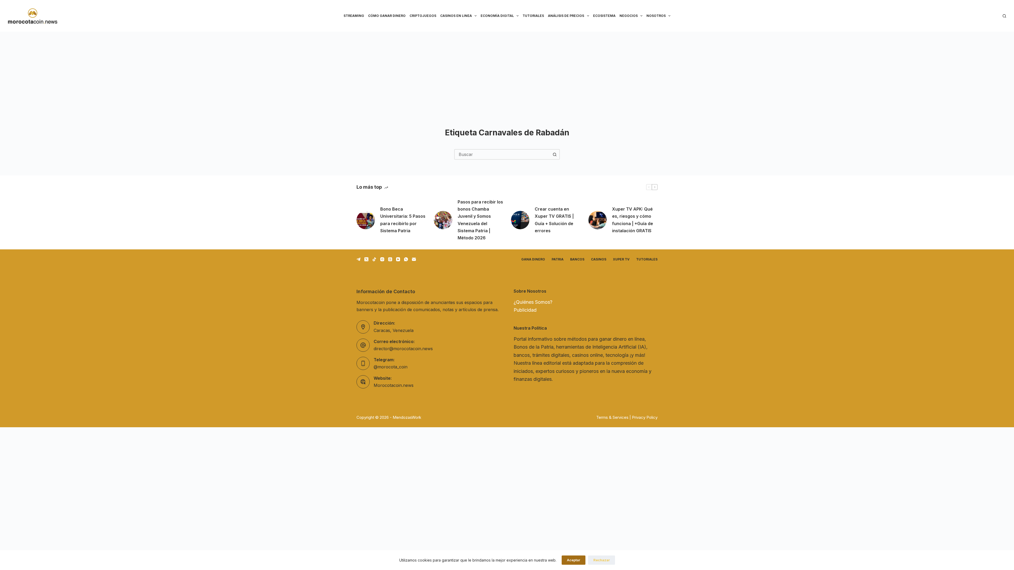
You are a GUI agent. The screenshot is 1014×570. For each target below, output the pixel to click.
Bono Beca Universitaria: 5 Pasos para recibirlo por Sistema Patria (402, 219)
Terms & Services (612, 417)
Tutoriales (533, 16)
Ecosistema (604, 16)
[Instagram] (382, 259)
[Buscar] (1004, 16)
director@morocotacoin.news (403, 348)
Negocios (628, 16)
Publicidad (525, 310)
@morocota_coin (390, 366)
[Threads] (390, 259)
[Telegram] (358, 259)
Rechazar (601, 560)
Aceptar (573, 560)
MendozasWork (407, 417)
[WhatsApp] (406, 259)
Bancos (577, 259)
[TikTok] (374, 259)
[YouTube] (398, 259)
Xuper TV (621, 259)
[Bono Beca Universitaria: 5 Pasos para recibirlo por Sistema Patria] (365, 220)
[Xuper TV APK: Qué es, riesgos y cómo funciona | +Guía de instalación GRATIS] (597, 220)
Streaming (354, 16)
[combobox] (502, 154)
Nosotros (656, 16)
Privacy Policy (645, 417)
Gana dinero (533, 259)
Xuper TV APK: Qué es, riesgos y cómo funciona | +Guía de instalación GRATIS (632, 219)
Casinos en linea (456, 16)
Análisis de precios (566, 16)
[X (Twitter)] (366, 259)
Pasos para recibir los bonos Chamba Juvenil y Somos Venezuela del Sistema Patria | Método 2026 (480, 219)
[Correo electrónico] (414, 259)
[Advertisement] (507, 71)
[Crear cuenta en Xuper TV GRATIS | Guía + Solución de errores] (520, 220)
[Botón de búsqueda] (554, 154)
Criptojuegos (423, 16)
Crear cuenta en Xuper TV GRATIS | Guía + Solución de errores (554, 219)
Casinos (598, 259)
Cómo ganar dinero (387, 16)
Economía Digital (497, 16)
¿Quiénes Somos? (533, 302)
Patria (558, 259)
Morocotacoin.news (394, 385)
